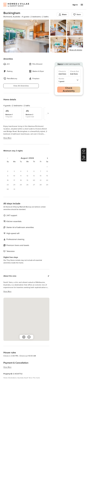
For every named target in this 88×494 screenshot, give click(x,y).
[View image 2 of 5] (58, 28)
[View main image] (26, 36)
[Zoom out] (29, 337)
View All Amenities (21, 86)
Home (5, 378)
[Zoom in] (24, 337)
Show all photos (75, 50)
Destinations (12, 378)
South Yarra (28, 378)
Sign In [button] (75, 5)
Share (64, 14)
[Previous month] (7, 158)
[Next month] (47, 158)
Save (79, 14)
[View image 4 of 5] (58, 45)
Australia (20, 378)
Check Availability (69, 89)
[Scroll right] (48, 113)
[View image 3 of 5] (75, 28)
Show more (7, 138)
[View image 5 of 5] (75, 45)
